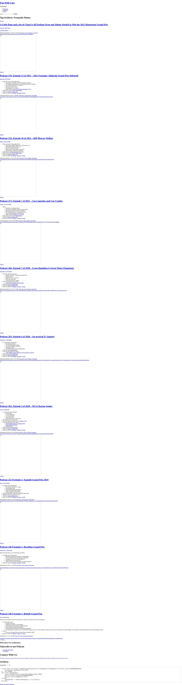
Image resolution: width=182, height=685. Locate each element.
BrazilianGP (3, 567)
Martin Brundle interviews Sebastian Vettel (15, 423)
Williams (57, 222)
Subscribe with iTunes (8, 650)
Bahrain (4, 159)
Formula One (23, 34)
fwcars (26, 159)
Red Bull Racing (43, 96)
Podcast (4, 11)
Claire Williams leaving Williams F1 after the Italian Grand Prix (20, 352)
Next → (3, 639)
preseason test (45, 159)
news (38, 159)
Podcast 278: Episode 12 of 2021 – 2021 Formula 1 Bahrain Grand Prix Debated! (39, 75)
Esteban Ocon (3, 34)
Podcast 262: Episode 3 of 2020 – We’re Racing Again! (26, 406)
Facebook (19, 93)
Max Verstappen (30, 96)
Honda (29, 222)
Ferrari (20, 290)
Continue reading (4, 30)
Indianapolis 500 (37, 360)
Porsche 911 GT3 (44, 222)
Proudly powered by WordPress (7, 684)
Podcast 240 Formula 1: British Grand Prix (21, 613)
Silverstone (60, 638)
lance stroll (38, 290)
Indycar (32, 500)
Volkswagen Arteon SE (15, 152)
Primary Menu (3, 6)
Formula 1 (17, 34)
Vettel (52, 433)
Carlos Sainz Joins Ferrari (11, 425)
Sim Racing (15, 284)
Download (35, 33)
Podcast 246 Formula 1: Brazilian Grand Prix (22, 547)
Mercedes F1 (37, 96)
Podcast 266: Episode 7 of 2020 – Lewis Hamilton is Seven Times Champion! (37, 268)
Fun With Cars (7, 2)
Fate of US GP (9, 426)
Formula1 (25, 433)
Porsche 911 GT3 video (18, 214)
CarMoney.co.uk (23, 421)
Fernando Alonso (11, 34)
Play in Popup (29, 33)
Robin (8, 28)
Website (14, 93)
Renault (56, 500)
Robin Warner (19, 90)
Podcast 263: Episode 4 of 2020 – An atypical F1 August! (27, 336)
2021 (1, 159)
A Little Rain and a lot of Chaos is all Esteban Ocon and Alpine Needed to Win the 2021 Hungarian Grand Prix (54, 24)
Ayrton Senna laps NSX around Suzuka (15, 283)
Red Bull (48, 638)
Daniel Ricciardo (4, 500)
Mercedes (66, 567)
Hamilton (32, 433)
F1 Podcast (5, 651)
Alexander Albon (4, 360)
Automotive (5, 10)
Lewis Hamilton (29, 34)
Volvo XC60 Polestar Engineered (20, 89)
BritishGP (2, 638)
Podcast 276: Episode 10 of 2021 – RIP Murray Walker (26, 138)
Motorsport (5, 9)
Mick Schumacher (32, 159)
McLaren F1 (34, 222)
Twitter (23, 93)
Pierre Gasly (71, 360)
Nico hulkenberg (65, 360)
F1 (7, 34)
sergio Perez (50, 96)
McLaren (50, 290)
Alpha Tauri (2, 222)
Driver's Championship (5, 290)
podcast (40, 159)
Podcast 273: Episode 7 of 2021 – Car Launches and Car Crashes (31, 201)
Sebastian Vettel (54, 638)
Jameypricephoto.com (13, 91)
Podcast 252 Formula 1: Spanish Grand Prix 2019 (24, 479)
